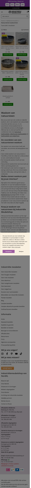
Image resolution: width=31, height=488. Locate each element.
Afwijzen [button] (21, 251)
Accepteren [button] (8, 251)
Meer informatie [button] (16, 247)
